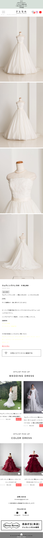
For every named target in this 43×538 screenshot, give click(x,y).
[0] (33, 12)
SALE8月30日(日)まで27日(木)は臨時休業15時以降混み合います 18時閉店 (21, 4)
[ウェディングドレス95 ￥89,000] (21, 13)
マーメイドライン (17, 339)
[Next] (38, 404)
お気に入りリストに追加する (21, 353)
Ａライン (8, 339)
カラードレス (31, 336)
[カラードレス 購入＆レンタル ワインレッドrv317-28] (11, 475)
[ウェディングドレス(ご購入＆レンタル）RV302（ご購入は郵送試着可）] (11, 409)
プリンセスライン (20, 336)
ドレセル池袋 (6, 323)
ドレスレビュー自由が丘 (9, 326)
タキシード (5, 342)
